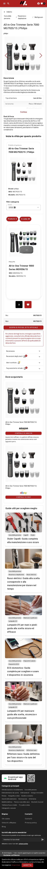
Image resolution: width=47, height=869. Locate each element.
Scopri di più (16, 865)
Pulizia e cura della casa (22, 802)
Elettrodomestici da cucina (10, 793)
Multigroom (39, 17)
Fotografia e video (14, 796)
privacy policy (23, 844)
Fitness (4, 796)
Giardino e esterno (27, 796)
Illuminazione (22, 799)
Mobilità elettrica (7, 802)
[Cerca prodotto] (8, 3)
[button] (38, 207)
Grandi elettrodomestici (9, 799)
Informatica (32, 799)
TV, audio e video (24, 805)
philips (6, 33)
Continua (23, 112)
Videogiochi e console (9, 808)
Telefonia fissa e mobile (9, 805)
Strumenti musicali (37, 802)
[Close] (15, 207)
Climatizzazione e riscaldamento (12, 789)
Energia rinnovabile (37, 793)
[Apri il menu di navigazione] (4, 3)
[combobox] (23, 207)
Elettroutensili (24, 793)
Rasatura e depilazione (22, 17)
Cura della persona (7, 17)
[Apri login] (38, 3)
